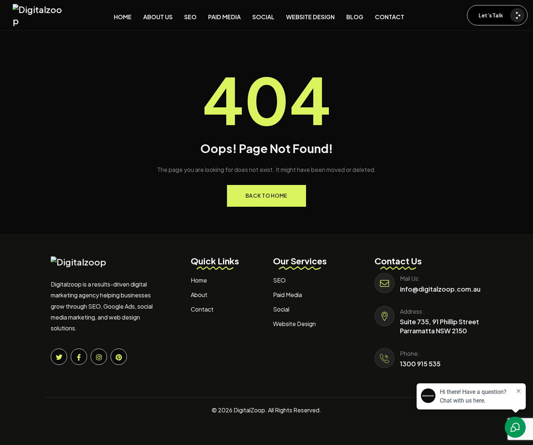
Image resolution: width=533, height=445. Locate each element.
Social (281, 309)
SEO (279, 280)
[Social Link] (59, 357)
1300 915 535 (420, 363)
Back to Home (266, 195)
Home (199, 280)
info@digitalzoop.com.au (440, 289)
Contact (202, 309)
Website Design (294, 323)
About (199, 294)
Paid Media (287, 294)
